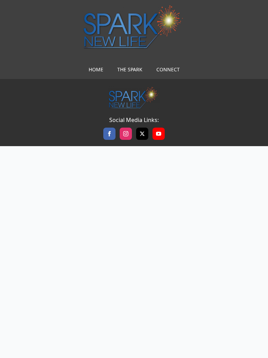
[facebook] (109, 134)
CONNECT (168, 69)
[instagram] (126, 134)
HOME (96, 69)
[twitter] (142, 134)
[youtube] (158, 134)
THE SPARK (129, 69)
